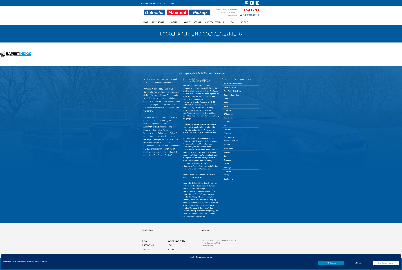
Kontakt (244, 22)
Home (145, 22)
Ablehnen (358, 263)
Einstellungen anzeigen (386, 263)
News (232, 22)
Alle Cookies (331, 263)
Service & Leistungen (214, 22)
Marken (174, 22)
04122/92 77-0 (253, 15)
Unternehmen (158, 22)
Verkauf (197, 22)
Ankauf (187, 22)
